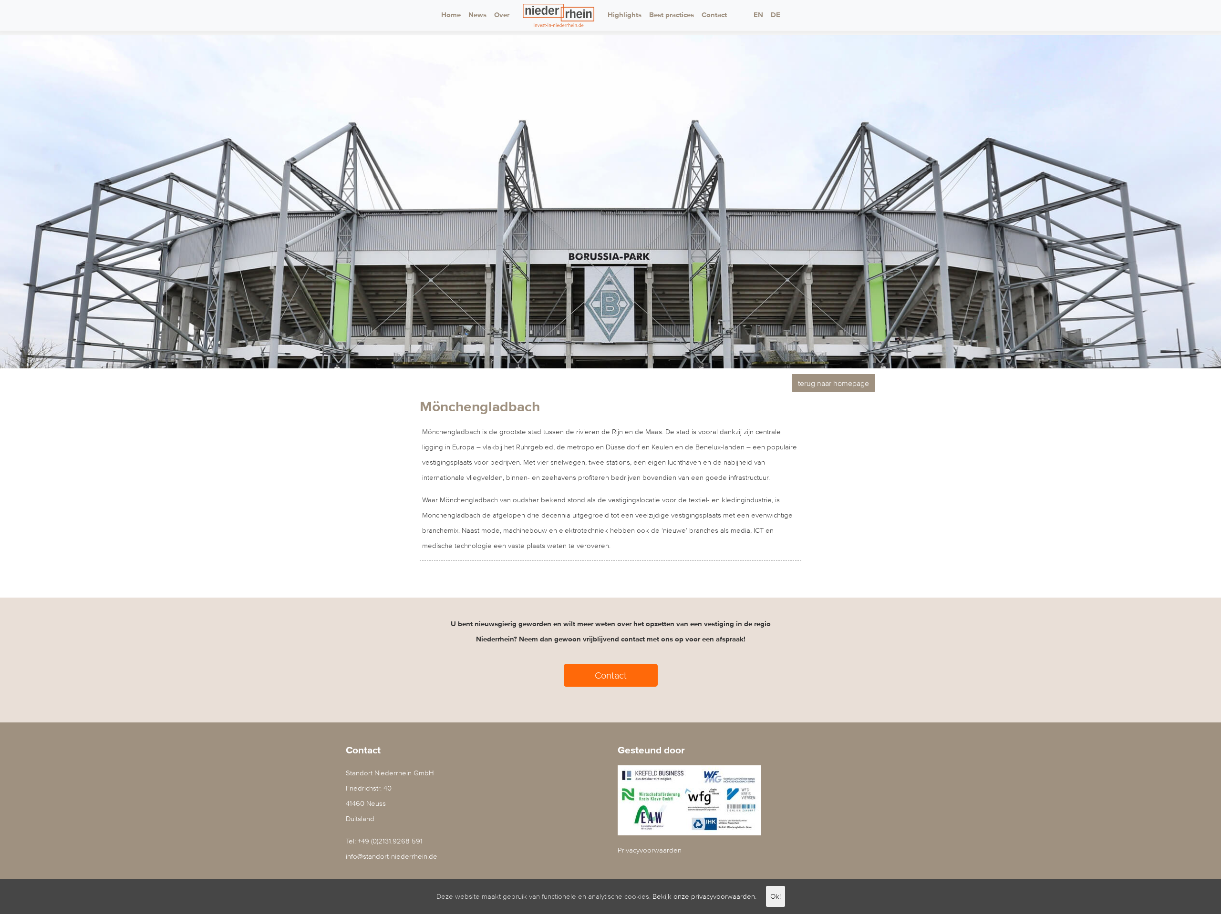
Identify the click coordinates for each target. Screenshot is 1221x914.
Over (501, 15)
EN (758, 15)
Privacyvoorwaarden (650, 850)
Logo (558, 15)
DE (775, 15)
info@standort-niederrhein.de (391, 856)
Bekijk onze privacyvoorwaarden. (704, 896)
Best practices (671, 15)
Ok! (775, 896)
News (477, 15)
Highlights (625, 15)
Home (451, 15)
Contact (714, 15)
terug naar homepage (833, 383)
